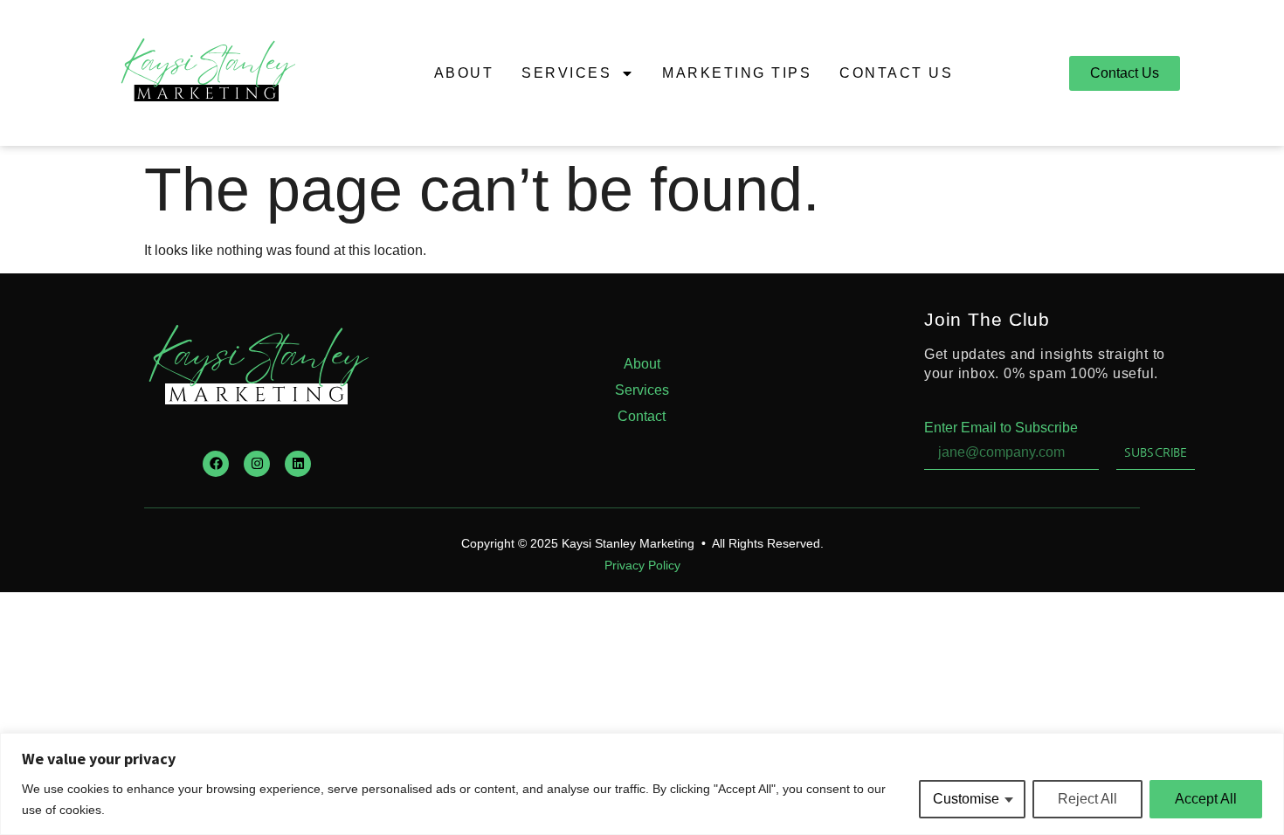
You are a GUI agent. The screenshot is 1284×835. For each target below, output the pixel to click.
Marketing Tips (736, 73)
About (464, 73)
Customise (966, 798)
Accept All (1206, 798)
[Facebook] (216, 464)
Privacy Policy (642, 565)
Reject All (1087, 798)
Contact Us (896, 73)
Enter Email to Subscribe (1001, 428)
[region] (642, 784)
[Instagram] (257, 464)
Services (566, 73)
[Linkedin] (298, 464)
